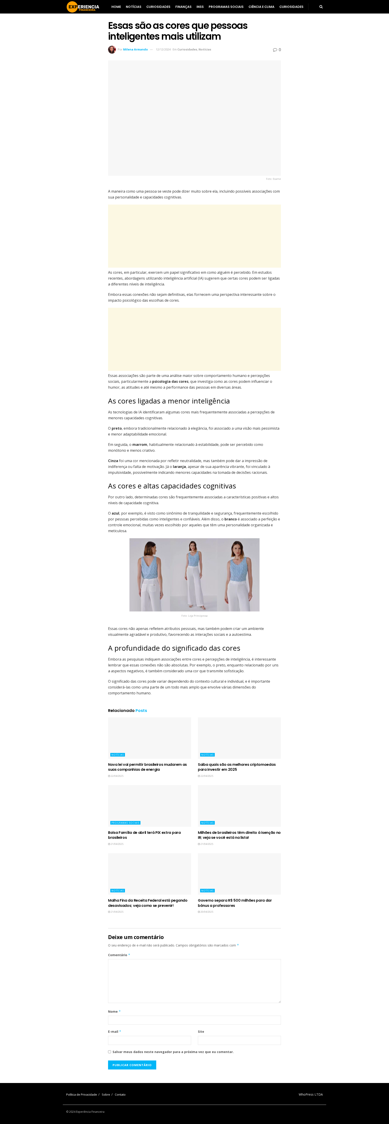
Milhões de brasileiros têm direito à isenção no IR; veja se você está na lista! (239, 835)
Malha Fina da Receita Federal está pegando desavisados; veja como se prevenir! (148, 903)
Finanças (183, 7)
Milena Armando (135, 49)
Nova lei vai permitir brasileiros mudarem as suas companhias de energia (147, 767)
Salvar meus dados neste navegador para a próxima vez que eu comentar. (173, 1052)
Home (116, 7)
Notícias (133, 7)
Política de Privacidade (81, 1094)
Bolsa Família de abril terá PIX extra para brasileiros (144, 835)
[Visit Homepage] (83, 6)
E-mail (114, 1031)
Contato (120, 1094)
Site (201, 1031)
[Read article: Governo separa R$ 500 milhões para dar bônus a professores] (239, 874)
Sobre (106, 1094)
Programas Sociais (226, 7)
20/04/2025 (206, 911)
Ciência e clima (261, 7)
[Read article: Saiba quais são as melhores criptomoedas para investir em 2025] (239, 738)
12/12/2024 (163, 49)
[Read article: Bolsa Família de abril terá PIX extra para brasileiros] (149, 806)
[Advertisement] (194, 236)
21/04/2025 (116, 844)
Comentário (119, 955)
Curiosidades (158, 7)
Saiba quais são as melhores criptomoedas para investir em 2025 (237, 767)
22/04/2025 (116, 775)
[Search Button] (321, 7)
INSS (200, 7)
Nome (114, 1011)
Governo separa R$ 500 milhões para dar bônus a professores (235, 903)
